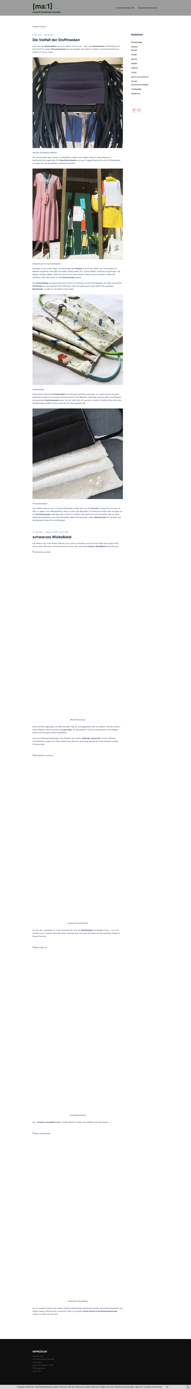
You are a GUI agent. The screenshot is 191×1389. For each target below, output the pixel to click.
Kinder (134, 81)
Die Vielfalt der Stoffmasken (56, 40)
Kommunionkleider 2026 (126, 8)
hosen (134, 54)
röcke (134, 72)
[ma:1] (42, 6)
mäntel (134, 68)
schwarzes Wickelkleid (51, 537)
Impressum (37, 1362)
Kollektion (48, 35)
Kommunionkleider (140, 84)
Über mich (36, 1371)
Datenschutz (37, 1356)
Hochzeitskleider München (147, 8)
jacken (134, 59)
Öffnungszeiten (38, 1368)
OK (167, 1387)
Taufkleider (136, 89)
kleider (55, 532)
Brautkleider (136, 42)
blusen (134, 50)
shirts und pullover (140, 77)
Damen (48, 532)
